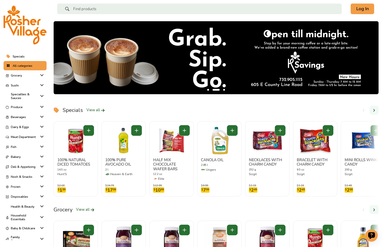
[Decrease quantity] (88, 130)
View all (93, 110)
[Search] (67, 9)
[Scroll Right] (374, 110)
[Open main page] (25, 25)
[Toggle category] (41, 75)
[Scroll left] (363, 110)
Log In (362, 9)
